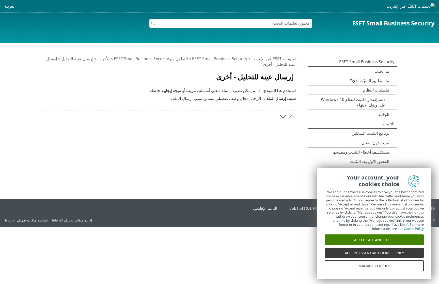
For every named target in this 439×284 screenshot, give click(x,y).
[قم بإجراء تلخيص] (45, 74)
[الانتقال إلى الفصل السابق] (292, 117)
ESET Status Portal (306, 208)
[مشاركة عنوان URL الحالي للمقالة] (60, 74)
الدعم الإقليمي (265, 208)
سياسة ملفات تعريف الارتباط (26, 220)
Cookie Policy (414, 228)
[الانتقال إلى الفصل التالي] (283, 117)
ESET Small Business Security (393, 23)
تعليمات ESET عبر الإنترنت (274, 59)
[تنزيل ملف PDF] (52, 74)
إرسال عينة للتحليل (77, 59)
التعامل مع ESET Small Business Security (151, 59)
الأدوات (103, 59)
